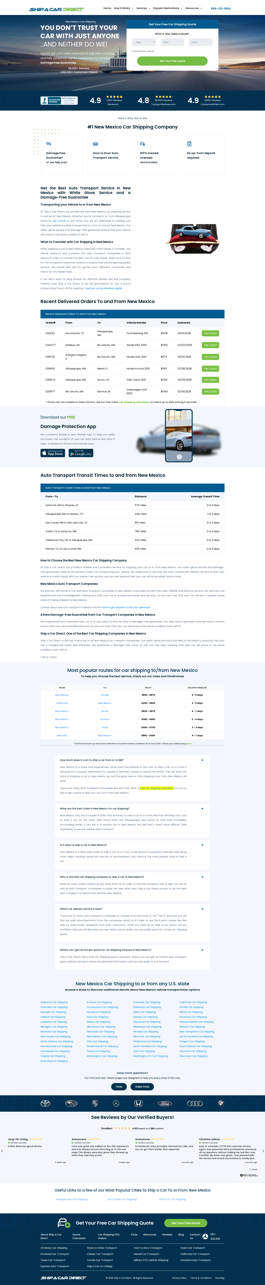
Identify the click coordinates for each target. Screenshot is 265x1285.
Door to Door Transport (148, 1248)
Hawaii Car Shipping (98, 1012)
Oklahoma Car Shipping (147, 1041)
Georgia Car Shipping (53, 1012)
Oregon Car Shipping (192, 1041)
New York (62, 735)
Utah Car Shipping (144, 1051)
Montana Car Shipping (53, 1031)
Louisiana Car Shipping (53, 1022)
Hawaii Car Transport (146, 1254)
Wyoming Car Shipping (54, 1061)
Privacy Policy (179, 1277)
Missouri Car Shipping (192, 1026)
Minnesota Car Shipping (101, 1026)
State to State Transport (102, 1248)
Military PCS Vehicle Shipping (151, 1260)
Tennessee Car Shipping (55, 1051)
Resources (192, 8)
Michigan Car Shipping (53, 1026)
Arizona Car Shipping (99, 1002)
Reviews (167, 1234)
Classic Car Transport (100, 1254)
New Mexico (62, 695)
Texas (105, 727)
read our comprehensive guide (103, 288)
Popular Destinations (166, 8)
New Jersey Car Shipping (55, 1036)
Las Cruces (59, 221)
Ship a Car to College (99, 1266)
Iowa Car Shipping (97, 1017)
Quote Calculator (79, 1236)
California (62, 703)
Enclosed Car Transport (54, 1254)
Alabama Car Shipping (53, 1002)
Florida (105, 695)
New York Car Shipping (146, 1036)
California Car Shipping (193, 1002)
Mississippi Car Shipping (147, 1026)
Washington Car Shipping (102, 1056)
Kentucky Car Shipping (193, 1017)
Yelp (62, 925)
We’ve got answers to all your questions (126, 607)
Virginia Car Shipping (52, 1056)
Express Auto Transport (54, 1266)
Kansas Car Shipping (145, 1017)
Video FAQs (142, 1086)
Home (107, 8)
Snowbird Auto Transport (195, 1260)
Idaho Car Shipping (144, 1012)
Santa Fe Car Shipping (172, 1199)
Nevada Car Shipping (145, 1031)
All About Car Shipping (53, 1248)
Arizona (104, 719)
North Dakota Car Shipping (56, 1041)
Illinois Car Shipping (190, 1012)
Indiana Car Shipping (52, 1017)
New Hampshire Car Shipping (196, 1031)
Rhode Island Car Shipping (102, 1046)
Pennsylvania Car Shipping (56, 1046)
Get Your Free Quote (172, 61)
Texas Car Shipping (98, 1051)
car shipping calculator (134, 402)
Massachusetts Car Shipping (196, 1022)
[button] (37, 1151)
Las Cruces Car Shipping (122, 1199)
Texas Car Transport (52, 1260)
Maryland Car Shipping (146, 1022)
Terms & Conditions (201, 1277)
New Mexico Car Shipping (102, 1036)
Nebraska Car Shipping (100, 1031)
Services (141, 8)
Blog (181, 1234)
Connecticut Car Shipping (102, 1007)
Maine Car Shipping (98, 1022)
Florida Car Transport (100, 1260)
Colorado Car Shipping (54, 1007)
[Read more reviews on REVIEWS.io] (249, 1176)
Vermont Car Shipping (192, 1051)
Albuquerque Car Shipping (71, 1199)
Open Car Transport (192, 1248)
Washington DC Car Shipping (150, 1056)
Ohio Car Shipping (97, 1041)
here (189, 743)
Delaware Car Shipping (147, 1007)
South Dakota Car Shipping (195, 1046)
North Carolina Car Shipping (196, 1036)
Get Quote (210, 333)
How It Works (122, 8)
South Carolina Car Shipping (150, 1046)
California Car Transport (195, 1254)
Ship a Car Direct (148, 888)
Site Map (220, 1277)
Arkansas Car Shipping (146, 1002)
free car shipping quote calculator (110, 957)
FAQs (119, 1086)
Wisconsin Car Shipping (193, 1056)
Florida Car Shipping (191, 1007)
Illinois (104, 711)
